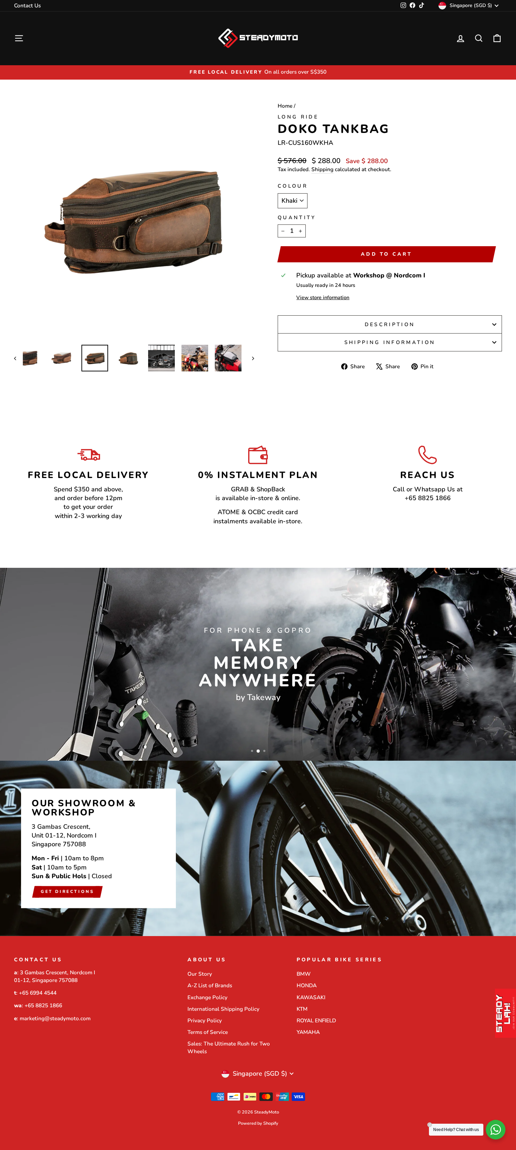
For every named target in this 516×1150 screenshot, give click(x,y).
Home (285, 105)
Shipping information (389, 342)
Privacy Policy (204, 1020)
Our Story (199, 973)
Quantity (297, 217)
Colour (293, 185)
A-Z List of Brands (209, 985)
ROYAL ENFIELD (316, 1020)
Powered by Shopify (258, 1123)
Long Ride (298, 116)
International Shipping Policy (223, 1009)
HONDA (307, 985)
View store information (322, 297)
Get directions (67, 891)
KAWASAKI (311, 997)
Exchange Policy (207, 997)
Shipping (322, 169)
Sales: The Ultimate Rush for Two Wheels (228, 1047)
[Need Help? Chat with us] (495, 1129)
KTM (302, 1009)
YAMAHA (308, 1032)
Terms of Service (207, 1032)
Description (390, 324)
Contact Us (27, 5)
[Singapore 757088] (258, 848)
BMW (304, 973)
